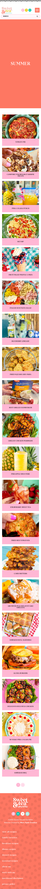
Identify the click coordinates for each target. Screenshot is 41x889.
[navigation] (37, 10)
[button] (27, 814)
